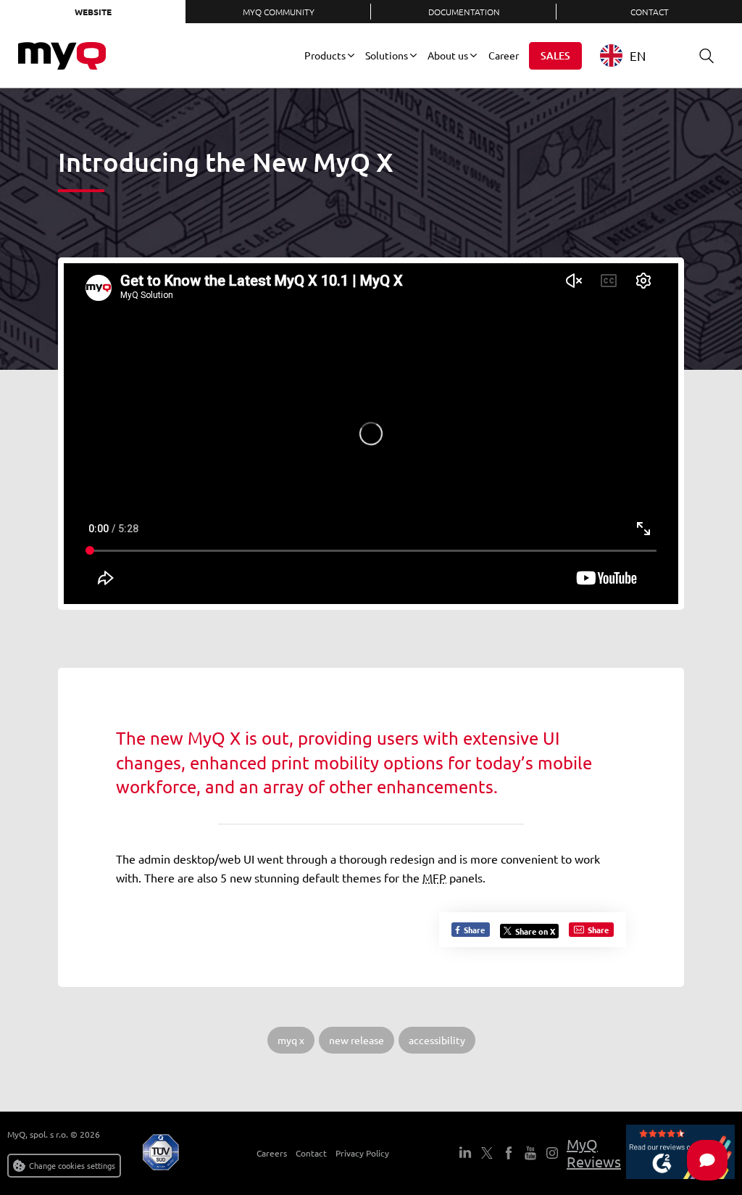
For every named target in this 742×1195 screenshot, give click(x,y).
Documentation (464, 11)
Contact (649, 11)
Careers (272, 1153)
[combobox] (634, 55)
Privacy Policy (362, 1153)
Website (93, 11)
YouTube (530, 1153)
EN (638, 55)
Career (503, 55)
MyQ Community (278, 11)
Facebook (508, 1153)
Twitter (487, 1153)
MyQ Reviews (594, 1152)
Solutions (386, 55)
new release (356, 1039)
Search (706, 55)
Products (325, 55)
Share (473, 929)
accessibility (437, 1039)
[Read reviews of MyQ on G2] (680, 1153)
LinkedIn (465, 1153)
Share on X (535, 931)
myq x (291, 1039)
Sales (555, 55)
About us (448, 55)
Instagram (552, 1153)
